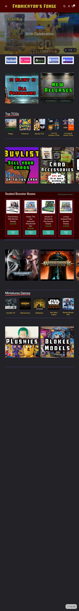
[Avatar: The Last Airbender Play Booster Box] (30, 206)
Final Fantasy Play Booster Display (13, 219)
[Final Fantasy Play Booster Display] (13, 206)
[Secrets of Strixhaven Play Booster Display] (48, 206)
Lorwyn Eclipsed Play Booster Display (66, 220)
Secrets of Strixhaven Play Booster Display (48, 220)
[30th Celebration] (39, 33)
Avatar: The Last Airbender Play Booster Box (31, 221)
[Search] (64, 6)
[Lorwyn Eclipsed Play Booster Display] (66, 206)
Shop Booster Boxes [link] (65, 194)
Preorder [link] (38, 39)
